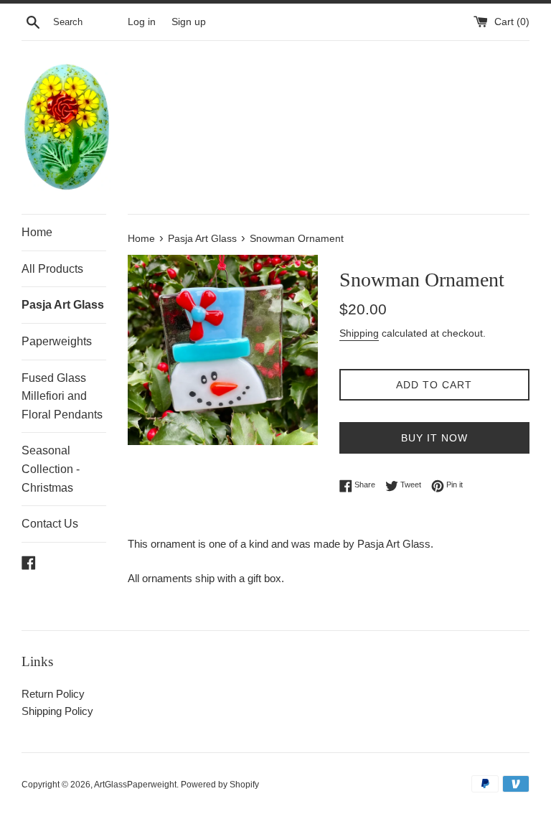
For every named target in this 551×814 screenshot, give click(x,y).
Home (37, 232)
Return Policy (53, 694)
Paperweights (57, 341)
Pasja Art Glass (63, 305)
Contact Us (50, 524)
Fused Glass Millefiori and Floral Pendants (62, 396)
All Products (52, 269)
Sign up (188, 22)
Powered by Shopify (220, 785)
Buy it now (434, 438)
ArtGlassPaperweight (135, 785)
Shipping (359, 333)
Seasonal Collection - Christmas (51, 468)
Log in (142, 22)
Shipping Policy (57, 711)
